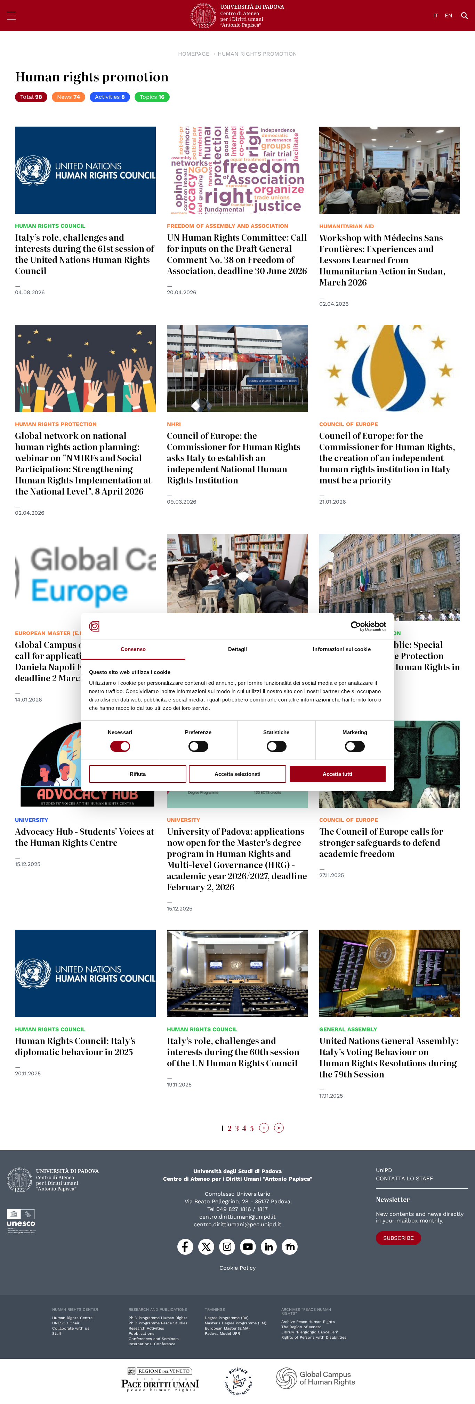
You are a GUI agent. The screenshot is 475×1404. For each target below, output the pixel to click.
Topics (152, 97)
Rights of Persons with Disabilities (313, 1337)
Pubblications (141, 1333)
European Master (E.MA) (227, 1328)
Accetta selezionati (237, 774)
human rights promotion (257, 53)
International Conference (152, 1344)
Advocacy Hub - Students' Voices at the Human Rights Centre (84, 836)
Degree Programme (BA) (227, 1318)
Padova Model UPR (222, 1333)
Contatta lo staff (404, 1178)
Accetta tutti (337, 774)
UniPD (384, 1170)
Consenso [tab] (133, 649)
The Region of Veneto (301, 1327)
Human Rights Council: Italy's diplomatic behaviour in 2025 (75, 1046)
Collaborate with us (70, 1328)
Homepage (193, 53)
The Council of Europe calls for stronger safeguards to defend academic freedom (381, 842)
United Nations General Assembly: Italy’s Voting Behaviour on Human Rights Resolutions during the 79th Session (388, 1057)
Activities (110, 97)
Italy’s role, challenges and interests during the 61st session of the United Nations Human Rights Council (84, 253)
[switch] (198, 746)
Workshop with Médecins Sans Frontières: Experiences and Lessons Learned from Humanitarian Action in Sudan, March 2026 (382, 259)
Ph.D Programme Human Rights (158, 1318)
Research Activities (146, 1328)
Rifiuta (138, 774)
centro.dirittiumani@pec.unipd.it (237, 1224)
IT (435, 15)
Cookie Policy (237, 1268)
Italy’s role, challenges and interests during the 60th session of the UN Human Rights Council (233, 1051)
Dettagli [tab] (237, 649)
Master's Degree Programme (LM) (235, 1323)
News (68, 97)
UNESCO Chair (65, 1323)
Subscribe (398, 1238)
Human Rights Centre (72, 1318)
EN (448, 15)
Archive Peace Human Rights (308, 1321)
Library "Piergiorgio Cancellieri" (309, 1332)
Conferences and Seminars (154, 1339)
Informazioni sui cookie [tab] (341, 649)
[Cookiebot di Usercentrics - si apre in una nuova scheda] (355, 626)
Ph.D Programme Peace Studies (158, 1323)
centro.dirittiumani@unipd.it (237, 1216)
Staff (57, 1333)
